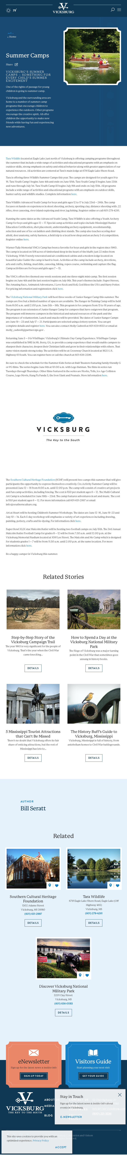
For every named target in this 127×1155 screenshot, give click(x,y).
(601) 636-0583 (63, 1003)
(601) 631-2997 (33, 913)
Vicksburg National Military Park (29, 297)
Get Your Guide (93, 1076)
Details (33, 923)
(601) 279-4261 (94, 913)
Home (12, 37)
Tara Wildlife (13, 158)
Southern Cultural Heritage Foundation (32, 479)
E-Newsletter (71, 1117)
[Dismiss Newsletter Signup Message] (120, 1095)
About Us (52, 1100)
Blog (48, 1115)
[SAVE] (56, 885)
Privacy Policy (41, 1140)
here (73, 194)
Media (49, 1106)
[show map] (49, 885)
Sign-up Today (33, 1076)
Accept (61, 1147)
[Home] (63, 8)
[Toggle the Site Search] (113, 9)
